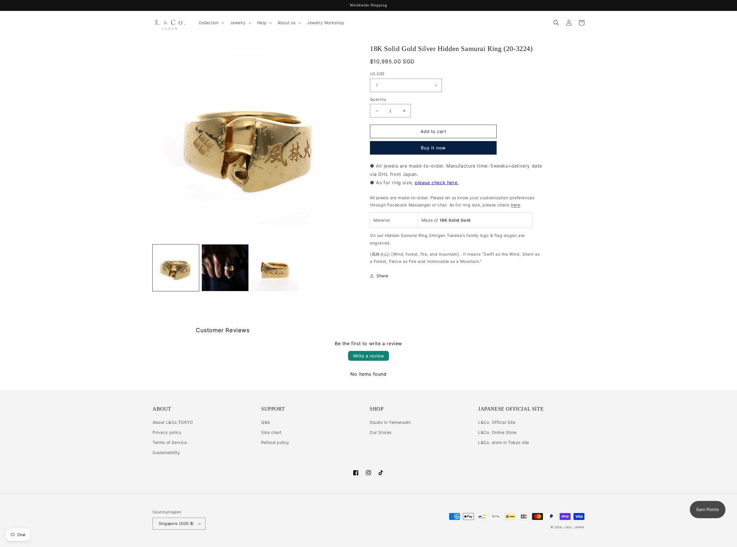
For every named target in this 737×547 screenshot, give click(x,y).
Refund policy (275, 442)
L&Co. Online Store (497, 432)
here (515, 204)
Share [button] (382, 275)
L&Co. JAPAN (574, 527)
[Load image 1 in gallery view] (176, 267)
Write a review (368, 356)
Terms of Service (170, 442)
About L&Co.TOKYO (173, 422)
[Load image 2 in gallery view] (225, 267)
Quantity (378, 99)
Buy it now (433, 148)
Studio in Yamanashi (390, 422)
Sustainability (166, 452)
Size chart (271, 432)
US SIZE (377, 73)
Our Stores (381, 432)
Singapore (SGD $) (176, 523)
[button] (211, 23)
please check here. (437, 182)
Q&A (265, 422)
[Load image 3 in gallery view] (274, 267)
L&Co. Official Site (496, 422)
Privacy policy (167, 432)
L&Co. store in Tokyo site (503, 442)
